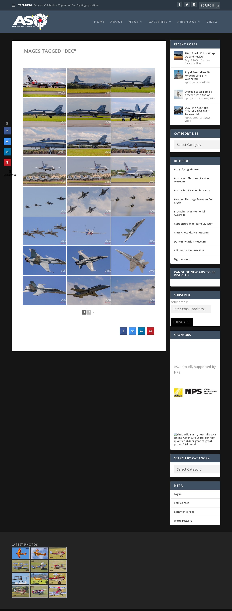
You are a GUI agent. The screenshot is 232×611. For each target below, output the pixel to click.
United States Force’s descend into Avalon (198, 93)
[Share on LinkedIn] (7, 154)
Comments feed (184, 511)
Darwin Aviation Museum (190, 241)
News (134, 22)
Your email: (179, 302)
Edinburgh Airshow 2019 (189, 250)
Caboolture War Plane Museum (193, 223)
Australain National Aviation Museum (192, 179)
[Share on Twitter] (132, 333)
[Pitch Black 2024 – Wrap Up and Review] (178, 55)
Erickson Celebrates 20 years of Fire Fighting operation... (67, 5)
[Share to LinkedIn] (141, 333)
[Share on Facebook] (123, 333)
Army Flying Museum (187, 169)
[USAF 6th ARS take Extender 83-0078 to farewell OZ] (178, 110)
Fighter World (182, 259)
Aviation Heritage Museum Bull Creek (193, 200)
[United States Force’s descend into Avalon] (178, 94)
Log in (178, 494)
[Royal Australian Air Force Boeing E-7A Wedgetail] (178, 74)
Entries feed (181, 503)
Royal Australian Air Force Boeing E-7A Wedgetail (197, 76)
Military (197, 63)
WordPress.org (183, 520)
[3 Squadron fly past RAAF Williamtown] (44, 201)
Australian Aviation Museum (192, 190)
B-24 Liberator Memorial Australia (189, 213)
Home (99, 22)
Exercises (205, 60)
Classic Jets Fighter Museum (192, 232)
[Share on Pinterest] (150, 333)
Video (212, 22)
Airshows (187, 22)
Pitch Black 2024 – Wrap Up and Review (200, 55)
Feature (189, 63)
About (116, 22)
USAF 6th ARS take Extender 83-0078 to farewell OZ (197, 111)
